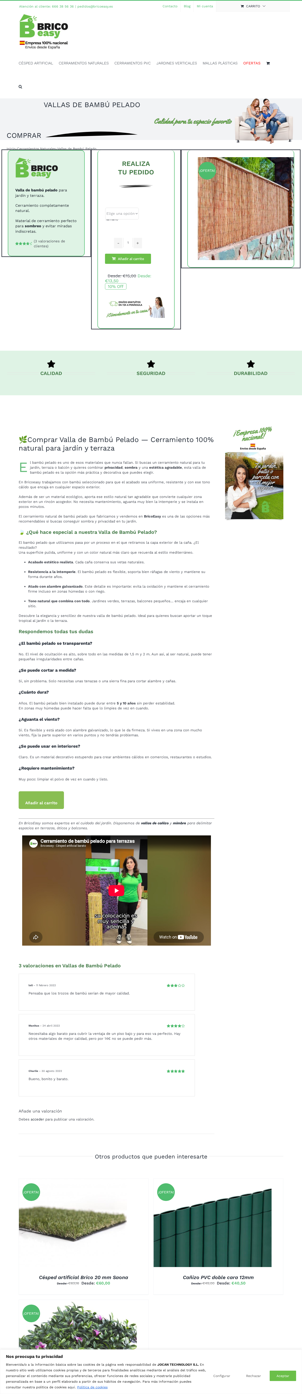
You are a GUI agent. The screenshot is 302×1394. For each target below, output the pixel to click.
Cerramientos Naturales (36, 149)
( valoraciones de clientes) (49, 243)
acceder (37, 1119)
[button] (20, 86)
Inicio (11, 149)
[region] (151, 1371)
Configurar (221, 1376)
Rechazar (253, 1376)
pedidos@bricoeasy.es (95, 6)
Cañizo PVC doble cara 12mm (218, 1277)
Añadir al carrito (131, 259)
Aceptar (283, 1376)
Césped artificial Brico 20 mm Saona (83, 1277)
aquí (71, 1387)
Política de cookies (92, 1387)
